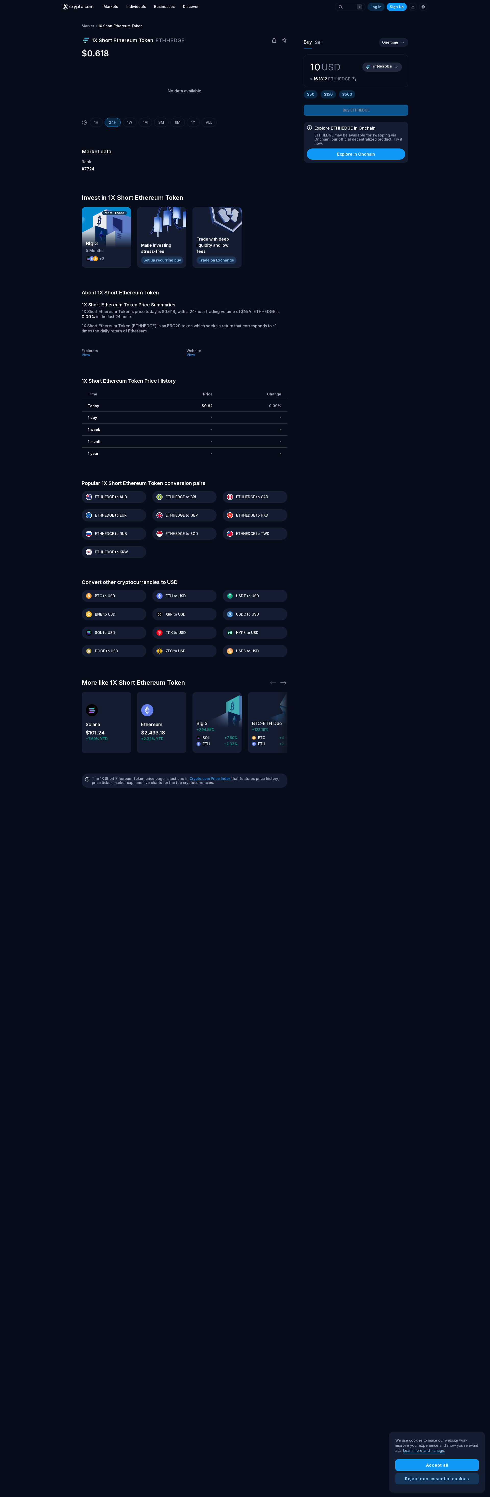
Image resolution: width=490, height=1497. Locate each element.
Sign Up (397, 7)
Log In (376, 7)
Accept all (437, 1465)
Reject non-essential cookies (437, 1478)
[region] (437, 1462)
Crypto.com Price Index (210, 778)
